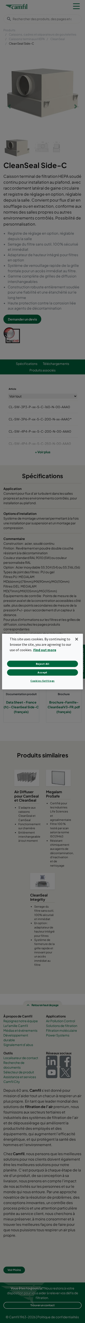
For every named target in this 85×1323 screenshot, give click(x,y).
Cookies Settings (42, 680)
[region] (42, 661)
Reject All (42, 663)
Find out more (44, 650)
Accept (42, 672)
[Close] (77, 639)
